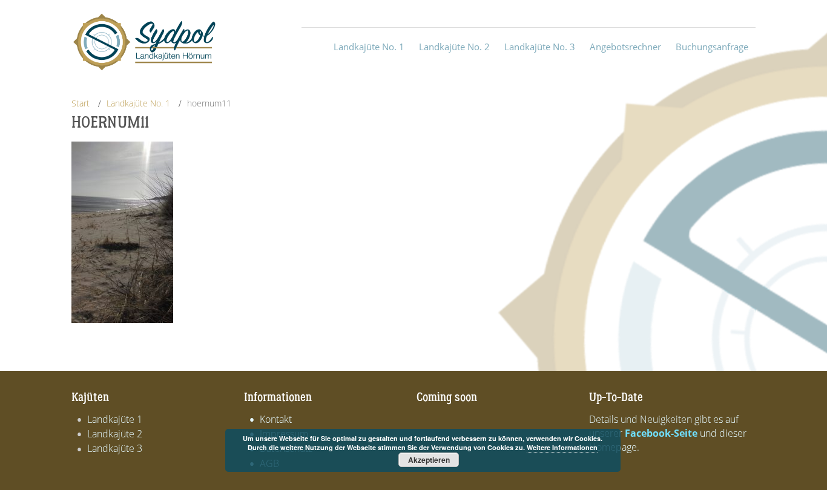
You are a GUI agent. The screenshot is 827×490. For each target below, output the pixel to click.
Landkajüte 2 (114, 433)
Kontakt (276, 419)
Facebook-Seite (661, 433)
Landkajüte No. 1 (138, 103)
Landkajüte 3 (114, 448)
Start (80, 103)
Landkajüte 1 (114, 419)
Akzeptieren (429, 459)
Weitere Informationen (562, 447)
